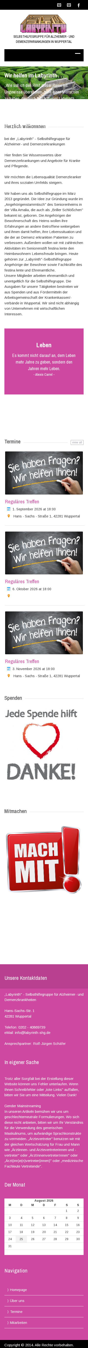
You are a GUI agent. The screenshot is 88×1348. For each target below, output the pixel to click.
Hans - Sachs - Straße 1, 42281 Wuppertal (46, 516)
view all (77, 442)
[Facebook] (79, 5)
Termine (16, 1312)
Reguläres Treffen (22, 501)
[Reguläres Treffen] (44, 472)
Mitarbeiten (18, 1323)
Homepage (18, 1290)
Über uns (17, 1301)
